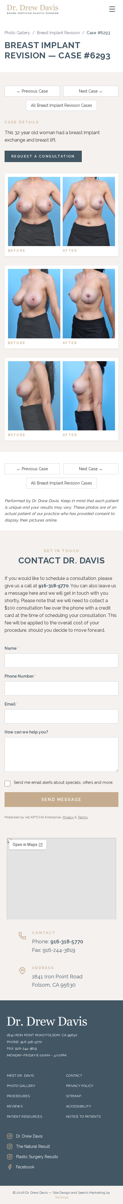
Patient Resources (24, 1117)
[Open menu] (112, 9)
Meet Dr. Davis (20, 1076)
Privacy (68, 817)
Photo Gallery (17, 32)
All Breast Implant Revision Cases (61, 105)
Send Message (61, 799)
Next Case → (91, 91)
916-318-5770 (53, 585)
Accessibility (78, 1106)
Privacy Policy (79, 1086)
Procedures (18, 1096)
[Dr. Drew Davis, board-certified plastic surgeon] (32, 9)
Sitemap (73, 1096)
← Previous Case (32, 91)
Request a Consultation (43, 156)
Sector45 (61, 1197)
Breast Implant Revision (58, 32)
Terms (83, 817)
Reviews (15, 1106)
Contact (74, 1076)
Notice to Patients (83, 1117)
